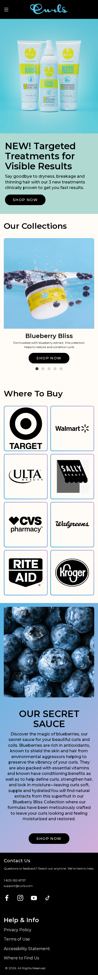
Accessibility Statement (27, 948)
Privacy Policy (17, 929)
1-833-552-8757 (15, 880)
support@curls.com (18, 886)
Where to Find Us (21, 958)
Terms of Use (17, 939)
